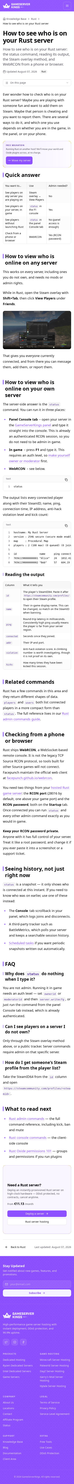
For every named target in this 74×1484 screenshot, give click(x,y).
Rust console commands (28, 1137)
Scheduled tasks (21, 943)
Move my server (21, 160)
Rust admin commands (26, 1118)
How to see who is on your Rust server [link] (26, 23)
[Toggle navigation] (67, 6)
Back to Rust (18, 1247)
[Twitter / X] (6, 1342)
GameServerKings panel (33, 425)
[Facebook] (23, 1342)
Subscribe (35, 1293)
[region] (37, 213)
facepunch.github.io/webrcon (29, 778)
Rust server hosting (37, 1221)
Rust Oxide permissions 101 (30, 1151)
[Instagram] (14, 1342)
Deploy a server (35, 1213)
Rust (33, 19)
